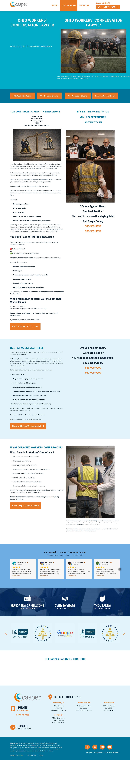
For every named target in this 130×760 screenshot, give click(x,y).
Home (12, 46)
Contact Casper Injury (105, 96)
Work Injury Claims (49, 96)
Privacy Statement (16, 755)
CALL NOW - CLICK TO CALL (25, 326)
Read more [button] (16, 576)
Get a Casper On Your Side (24, 506)
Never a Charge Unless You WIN (27, 426)
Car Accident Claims (78, 96)
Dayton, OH (58, 715)
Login (41, 755)
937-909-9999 (93, 231)
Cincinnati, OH (58, 703)
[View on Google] (14, 563)
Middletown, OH (84, 703)
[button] (10, 569)
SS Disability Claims (23, 96)
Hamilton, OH (109, 703)
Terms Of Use (31, 755)
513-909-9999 (106, 7)
